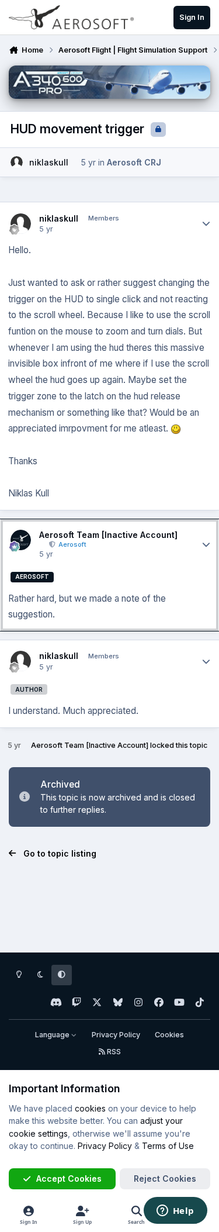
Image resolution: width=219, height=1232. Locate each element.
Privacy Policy (116, 1034)
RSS (113, 1051)
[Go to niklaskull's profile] (17, 162)
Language (53, 1034)
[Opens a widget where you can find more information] (175, 1211)
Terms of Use (168, 1146)
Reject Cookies (165, 1178)
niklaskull (48, 162)
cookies (90, 1108)
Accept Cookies (69, 1178)
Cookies (169, 1034)
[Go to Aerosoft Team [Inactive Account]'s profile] (21, 540)
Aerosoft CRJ (134, 162)
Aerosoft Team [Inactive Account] (108, 535)
